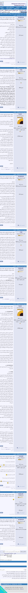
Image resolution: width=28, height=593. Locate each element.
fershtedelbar (8, 62)
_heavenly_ (6, 447)
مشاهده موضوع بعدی (8, 553)
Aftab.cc (22, 589)
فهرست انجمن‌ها (22, 10)
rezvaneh (21, 456)
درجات (2, 9)
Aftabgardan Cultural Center (18, 4)
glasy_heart (7, 169)
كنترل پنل (24, 7)
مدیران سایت (9, 9)
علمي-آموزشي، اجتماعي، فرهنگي (11, 10)
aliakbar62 (20, 268)
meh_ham (6, 167)
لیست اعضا (16, 9)
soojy (21, 70)
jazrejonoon (21, 17)
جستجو (18, 7)
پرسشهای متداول (10, 7)
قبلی (3, 12)
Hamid (20, 114)
